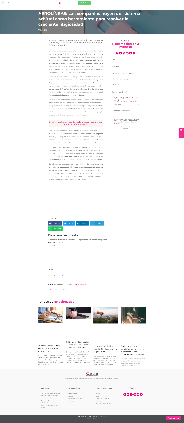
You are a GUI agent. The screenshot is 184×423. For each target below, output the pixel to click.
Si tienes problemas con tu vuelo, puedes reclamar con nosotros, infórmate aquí (76, 123)
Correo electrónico (55, 276)
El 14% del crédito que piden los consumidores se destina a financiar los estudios (78, 345)
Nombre (51, 269)
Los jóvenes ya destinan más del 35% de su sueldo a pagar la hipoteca (105, 349)
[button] (2, 2)
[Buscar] (7, 7)
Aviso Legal (81, 416)
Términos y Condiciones (76, 285)
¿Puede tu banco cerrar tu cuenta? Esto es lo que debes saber (49, 348)
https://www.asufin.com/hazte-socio (124, 101)
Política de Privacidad (91, 416)
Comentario (53, 245)
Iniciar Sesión (71, 2)
